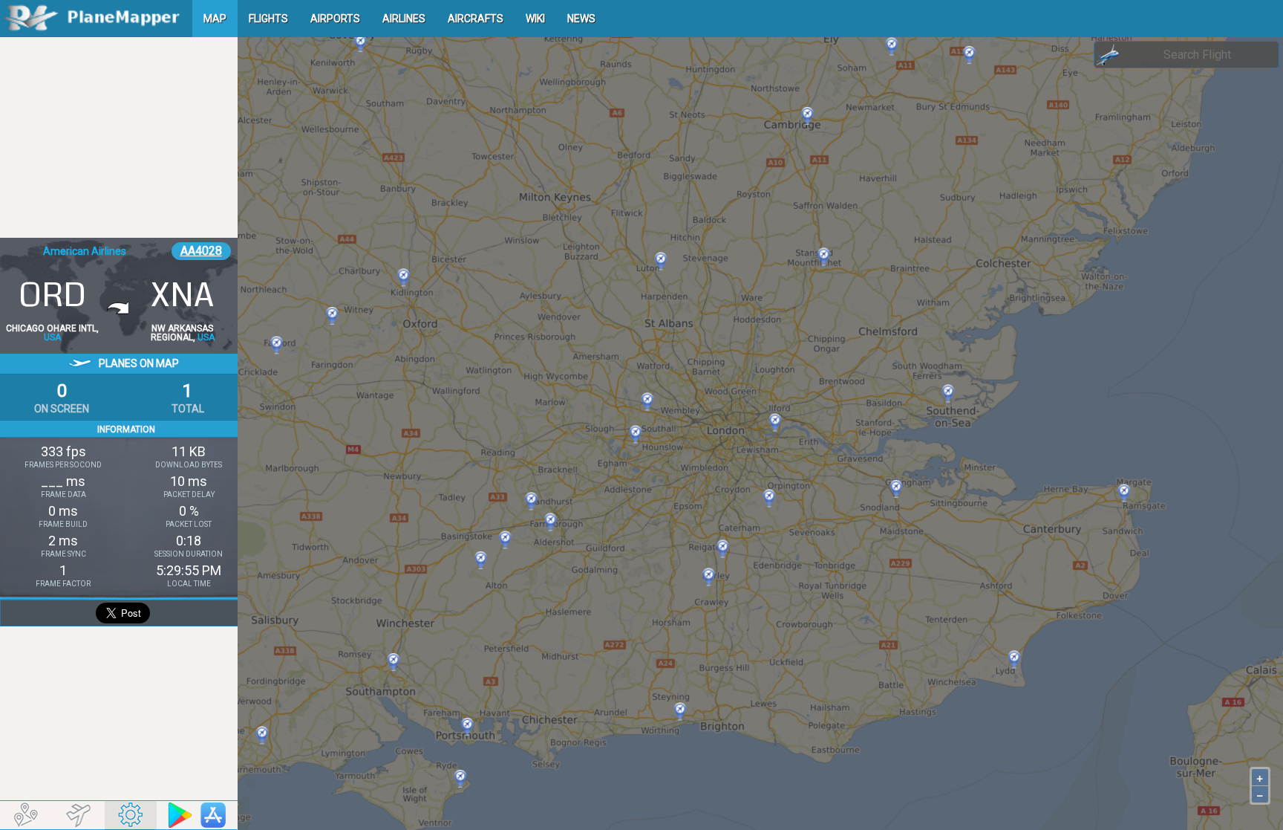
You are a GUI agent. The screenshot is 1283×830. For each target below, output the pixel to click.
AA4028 (201, 251)
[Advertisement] (119, 137)
